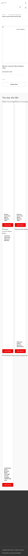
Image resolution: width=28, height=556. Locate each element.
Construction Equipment (14, 14)
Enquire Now (14, 84)
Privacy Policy (5, 553)
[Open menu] (26, 3)
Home (3, 14)
